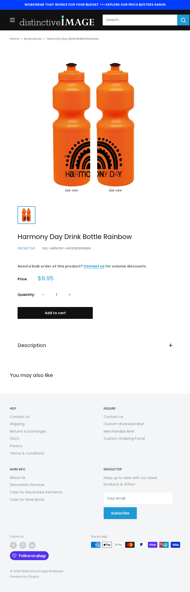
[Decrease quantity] (43, 294)
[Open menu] (12, 20)
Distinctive (26, 248)
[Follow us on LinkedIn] (32, 545)
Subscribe (120, 513)
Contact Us (19, 416)
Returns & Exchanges (28, 431)
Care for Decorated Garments (36, 492)
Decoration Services (27, 484)
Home (14, 39)
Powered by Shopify (24, 576)
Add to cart (55, 312)
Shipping (17, 423)
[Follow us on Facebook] (13, 545)
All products (33, 39)
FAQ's (14, 438)
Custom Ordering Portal (124, 438)
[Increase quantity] (69, 294)
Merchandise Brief (119, 431)
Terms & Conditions (27, 453)
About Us (17, 477)
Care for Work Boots (27, 499)
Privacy (16, 445)
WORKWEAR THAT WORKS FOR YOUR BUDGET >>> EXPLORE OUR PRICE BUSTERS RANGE (95, 4)
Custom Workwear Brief (124, 423)
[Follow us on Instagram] (22, 545)
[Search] (183, 20)
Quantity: (26, 294)
